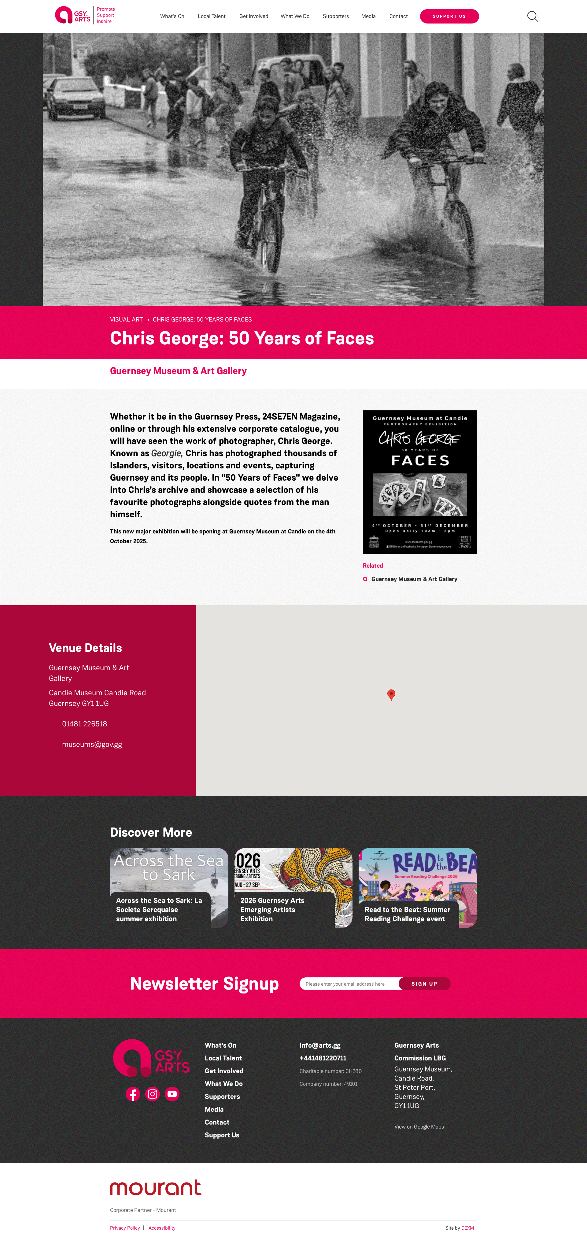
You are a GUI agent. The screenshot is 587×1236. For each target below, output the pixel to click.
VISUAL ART (126, 319)
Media (214, 1109)
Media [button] (368, 16)
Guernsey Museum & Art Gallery (178, 371)
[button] (420, 482)
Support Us (449, 16)
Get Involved (253, 16)
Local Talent (223, 1058)
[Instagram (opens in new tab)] (151, 1094)
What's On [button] (172, 16)
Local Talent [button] (212, 16)
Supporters (336, 16)
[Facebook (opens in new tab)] (131, 1094)
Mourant (166, 1210)
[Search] (532, 16)
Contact (398, 16)
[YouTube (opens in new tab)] (171, 1094)
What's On (221, 1045)
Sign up (425, 983)
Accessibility (162, 1228)
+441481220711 (323, 1058)
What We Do (224, 1083)
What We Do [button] (295, 16)
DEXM (467, 1228)
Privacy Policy (125, 1228)
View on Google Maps (419, 1126)
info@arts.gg (320, 1045)
